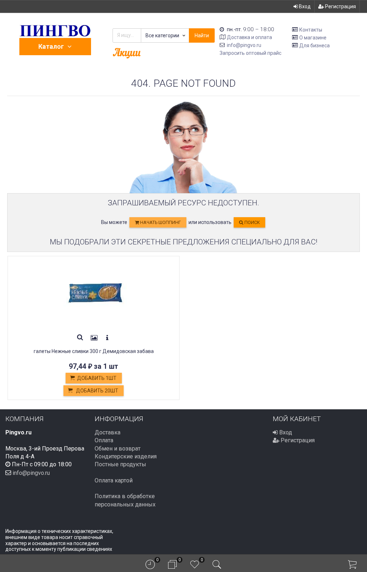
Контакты (310, 30)
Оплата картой (114, 480)
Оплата (104, 440)
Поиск (251, 222)
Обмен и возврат (117, 448)
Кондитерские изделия (126, 456)
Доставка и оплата (249, 37)
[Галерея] (94, 338)
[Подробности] (107, 338)
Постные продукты (120, 464)
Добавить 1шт (96, 378)
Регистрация (340, 6)
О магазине (313, 37)
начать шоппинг (160, 222)
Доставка (107, 432)
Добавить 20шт (96, 391)
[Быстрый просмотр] (80, 338)
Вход (304, 6)
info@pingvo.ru (244, 45)
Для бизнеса (314, 45)
